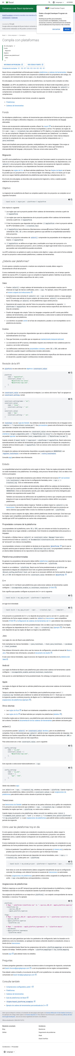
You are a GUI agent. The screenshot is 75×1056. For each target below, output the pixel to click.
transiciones (10, 507)
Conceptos (22, 35)
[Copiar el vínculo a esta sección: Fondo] (11, 112)
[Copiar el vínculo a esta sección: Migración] (13, 155)
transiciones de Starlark (13, 805)
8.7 (25, 68)
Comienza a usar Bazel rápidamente (17, 8)
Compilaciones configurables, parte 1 (19, 987)
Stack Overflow (43, 1038)
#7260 (51, 588)
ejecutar (12, 436)
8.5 (31, 68)
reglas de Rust (14, 710)
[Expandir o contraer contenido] (14, 46)
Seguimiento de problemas (47, 1032)
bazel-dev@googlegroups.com (23, 975)
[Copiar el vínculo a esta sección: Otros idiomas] (16, 706)
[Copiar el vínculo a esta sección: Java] (8, 636)
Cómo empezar (12, 35)
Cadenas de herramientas (15, 106)
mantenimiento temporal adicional (52, 339)
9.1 (19, 68)
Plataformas (10, 102)
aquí (10, 457)
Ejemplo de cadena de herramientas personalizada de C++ (26, 1005)
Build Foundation (8, 15)
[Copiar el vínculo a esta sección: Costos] (10, 329)
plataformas (43, 72)
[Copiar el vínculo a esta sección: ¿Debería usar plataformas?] (31, 261)
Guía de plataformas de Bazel (16, 998)
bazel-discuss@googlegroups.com (17, 968)
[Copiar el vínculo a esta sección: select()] (13, 726)
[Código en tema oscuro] (69, 199)
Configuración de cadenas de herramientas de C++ (34, 621)
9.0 (22, 68)
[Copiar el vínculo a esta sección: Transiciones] (15, 800)
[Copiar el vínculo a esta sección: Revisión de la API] (22, 364)
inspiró (46, 126)
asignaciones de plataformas (12, 700)
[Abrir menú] (3, 2)
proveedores (43, 425)
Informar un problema (13, 64)
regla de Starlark (23, 423)
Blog (3, 1029)
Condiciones (6, 1047)
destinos (38, 731)
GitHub (4, 1032)
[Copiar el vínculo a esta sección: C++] (8, 581)
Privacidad (15, 1047)
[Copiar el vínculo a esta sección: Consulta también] (22, 982)
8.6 (28, 68)
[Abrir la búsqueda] (49, 2)
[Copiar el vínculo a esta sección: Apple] (9, 682)
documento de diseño (42, 653)
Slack (40, 1035)
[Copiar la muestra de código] (71, 199)
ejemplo (56, 627)
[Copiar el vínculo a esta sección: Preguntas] (14, 961)
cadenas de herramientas (57, 72)
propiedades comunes (37, 349)
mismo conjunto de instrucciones (19, 292)
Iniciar (67, 29)
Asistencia (42, 1029)
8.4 (35, 68)
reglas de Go (13, 714)
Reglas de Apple (56, 170)
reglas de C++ (18, 170)
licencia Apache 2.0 (31, 1014)
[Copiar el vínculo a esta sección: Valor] (9, 283)
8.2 (41, 68)
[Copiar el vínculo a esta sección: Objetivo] (12, 188)
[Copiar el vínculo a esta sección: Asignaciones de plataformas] (29, 884)
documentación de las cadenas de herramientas (35, 720)
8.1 (44, 68)
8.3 (38, 68)
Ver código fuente (35, 64)
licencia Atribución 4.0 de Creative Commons (58, 1012)
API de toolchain (64, 478)
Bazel (3, 35)
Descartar (56, 29)
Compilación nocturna (9, 68)
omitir (25, 321)
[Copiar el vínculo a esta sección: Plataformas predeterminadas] (30, 557)
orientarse (5, 434)
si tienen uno (57, 849)
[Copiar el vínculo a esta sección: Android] (11, 665)
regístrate (15, 17)
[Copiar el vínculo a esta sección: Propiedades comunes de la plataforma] (38, 524)
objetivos (36, 369)
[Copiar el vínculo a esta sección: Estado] (11, 464)
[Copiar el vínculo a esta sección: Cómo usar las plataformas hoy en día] (41, 827)
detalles (56, 714)
